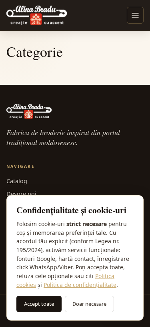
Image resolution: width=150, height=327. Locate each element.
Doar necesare (89, 303)
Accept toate (39, 303)
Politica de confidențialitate (80, 285)
